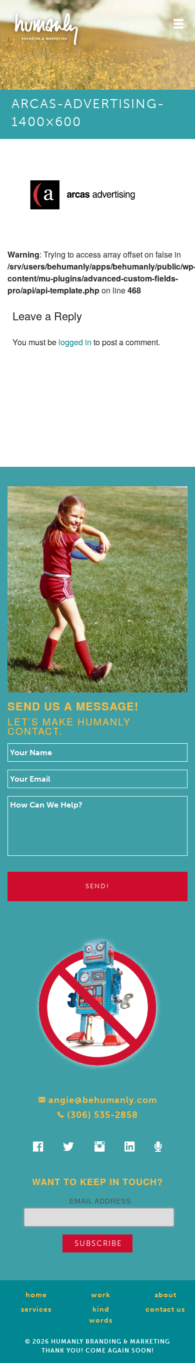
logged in (75, 342)
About (165, 1295)
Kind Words (100, 1315)
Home (36, 1295)
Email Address (100, 1201)
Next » (112, 414)
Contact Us (165, 1309)
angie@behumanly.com (101, 1099)
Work (100, 1295)
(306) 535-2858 (101, 1114)
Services (36, 1309)
